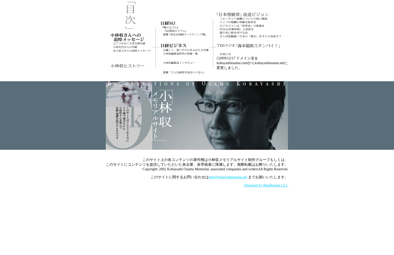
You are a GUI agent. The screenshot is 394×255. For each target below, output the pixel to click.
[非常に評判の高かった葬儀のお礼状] (129, 48)
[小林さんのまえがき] (184, 72)
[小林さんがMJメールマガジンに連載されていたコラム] (184, 32)
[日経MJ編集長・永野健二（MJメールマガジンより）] (184, 28)
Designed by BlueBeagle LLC (266, 185)
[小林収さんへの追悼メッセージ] (129, 41)
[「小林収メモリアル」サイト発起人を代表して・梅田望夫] (129, 45)
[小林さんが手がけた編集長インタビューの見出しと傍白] (184, 64)
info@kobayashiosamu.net (228, 177)
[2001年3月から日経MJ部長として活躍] (184, 24)
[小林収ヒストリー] (129, 67)
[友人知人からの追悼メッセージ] (129, 51)
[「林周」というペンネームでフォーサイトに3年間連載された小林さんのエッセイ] (252, 16)
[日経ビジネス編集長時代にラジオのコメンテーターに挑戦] (252, 47)
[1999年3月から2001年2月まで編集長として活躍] (184, 47)
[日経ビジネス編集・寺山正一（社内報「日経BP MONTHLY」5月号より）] (184, 51)
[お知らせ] (252, 55)
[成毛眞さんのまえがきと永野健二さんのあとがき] (184, 41)
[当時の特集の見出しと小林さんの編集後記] (184, 55)
